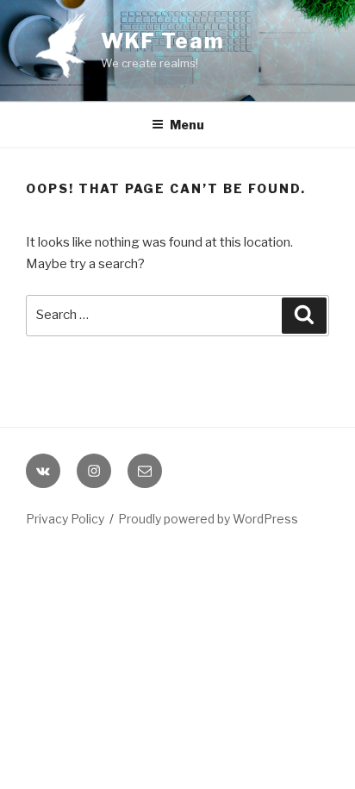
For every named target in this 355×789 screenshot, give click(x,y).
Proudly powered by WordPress (208, 518)
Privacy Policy (65, 518)
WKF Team (163, 40)
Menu (187, 124)
